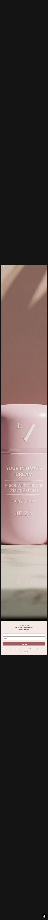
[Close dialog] (3, 266)
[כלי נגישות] (44, 916)
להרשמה (24, 644)
